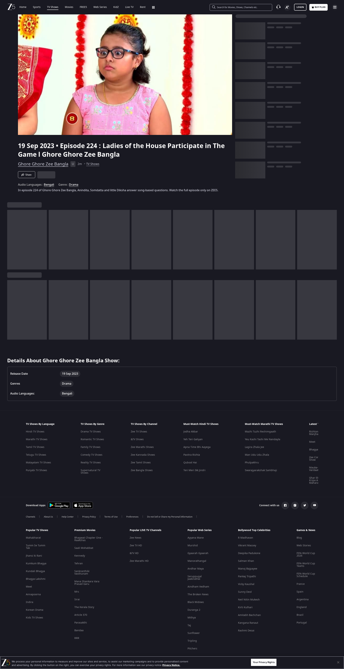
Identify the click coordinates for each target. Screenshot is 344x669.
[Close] (338, 662)
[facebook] (285, 505)
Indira (29, 602)
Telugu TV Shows (36, 455)
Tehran (78, 563)
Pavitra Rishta (191, 455)
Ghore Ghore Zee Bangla (43, 164)
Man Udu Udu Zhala (257, 455)
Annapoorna (33, 594)
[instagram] (295, 505)
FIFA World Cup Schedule (306, 575)
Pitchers (192, 648)
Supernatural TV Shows (90, 471)
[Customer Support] (278, 7)
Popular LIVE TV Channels (145, 530)
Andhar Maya (196, 569)
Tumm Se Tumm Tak (35, 547)
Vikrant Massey (247, 545)
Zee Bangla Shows (142, 470)
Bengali (49, 185)
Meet (312, 442)
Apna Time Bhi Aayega (197, 447)
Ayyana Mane (196, 538)
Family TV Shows (90, 447)
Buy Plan (320, 7)
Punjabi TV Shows (36, 470)
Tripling (192, 641)
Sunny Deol (245, 592)
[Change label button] (287, 7)
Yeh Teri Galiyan (193, 439)
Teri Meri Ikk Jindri (194, 470)
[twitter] (304, 505)
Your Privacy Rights (263, 662)
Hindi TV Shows (35, 432)
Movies (69, 7)
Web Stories (304, 545)
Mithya (192, 618)
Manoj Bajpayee (247, 569)
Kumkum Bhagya (36, 563)
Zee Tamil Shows (141, 462)
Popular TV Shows (37, 530)
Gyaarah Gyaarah (198, 553)
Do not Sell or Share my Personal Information (169, 516)
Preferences (132, 516)
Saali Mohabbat (83, 548)
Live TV (129, 7)
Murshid (193, 545)
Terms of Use (111, 516)
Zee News (135, 538)
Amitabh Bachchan (249, 615)
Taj (189, 625)
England (302, 607)
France (301, 584)
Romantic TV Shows (92, 439)
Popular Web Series (200, 530)
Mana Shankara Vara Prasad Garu (86, 583)
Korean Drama (34, 610)
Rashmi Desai (246, 630)
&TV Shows (137, 439)
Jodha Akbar (190, 432)
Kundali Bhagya (35, 571)
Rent (143, 7)
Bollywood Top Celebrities (254, 530)
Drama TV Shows (91, 432)
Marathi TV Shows (36, 439)
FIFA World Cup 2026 (306, 554)
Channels (30, 516)
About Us (48, 516)
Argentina (303, 599)
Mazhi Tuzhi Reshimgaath (260, 432)
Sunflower (194, 633)
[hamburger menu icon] (335, 7)
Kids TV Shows (34, 618)
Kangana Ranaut (248, 623)
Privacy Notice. (171, 665)
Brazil (300, 615)
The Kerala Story (84, 607)
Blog (299, 538)
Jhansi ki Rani (34, 556)
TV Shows (52, 7)
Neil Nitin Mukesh (249, 600)
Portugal (302, 623)
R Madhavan (245, 538)
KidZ (116, 7)
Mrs (76, 592)
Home (22, 7)
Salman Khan (246, 561)
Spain (300, 592)
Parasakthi (80, 623)
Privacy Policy (89, 516)
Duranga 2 (194, 610)
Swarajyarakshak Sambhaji (261, 470)
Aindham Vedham (198, 587)
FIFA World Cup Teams (306, 565)
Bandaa (79, 630)
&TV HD (134, 553)
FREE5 (83, 7)
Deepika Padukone (249, 553)
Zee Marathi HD (139, 561)
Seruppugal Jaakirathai (195, 578)
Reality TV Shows (91, 462)
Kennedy (79, 556)
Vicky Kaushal (246, 584)
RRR (76, 638)
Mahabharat (33, 538)
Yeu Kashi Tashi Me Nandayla (262, 439)
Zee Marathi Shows (142, 447)
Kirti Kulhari (245, 607)
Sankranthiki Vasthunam (81, 572)
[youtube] (314, 505)
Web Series (100, 7)
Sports (37, 7)
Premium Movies (84, 530)
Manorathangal (197, 561)
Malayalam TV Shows (38, 462)
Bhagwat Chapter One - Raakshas (88, 539)
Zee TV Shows (139, 432)
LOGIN (300, 7)
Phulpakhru (252, 462)
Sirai (77, 599)
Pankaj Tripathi (247, 576)
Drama (73, 185)
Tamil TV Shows (35, 447)
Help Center (68, 516)
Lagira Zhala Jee (254, 447)
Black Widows (196, 602)
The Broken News (198, 594)
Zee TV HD (136, 545)
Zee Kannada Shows (143, 455)
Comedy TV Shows (91, 455)
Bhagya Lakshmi (35, 579)
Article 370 (80, 615)
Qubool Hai (190, 462)
